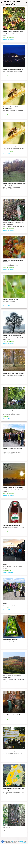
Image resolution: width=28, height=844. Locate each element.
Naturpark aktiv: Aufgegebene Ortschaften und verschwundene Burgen (13, 223)
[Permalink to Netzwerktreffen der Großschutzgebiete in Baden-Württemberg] (14, 775)
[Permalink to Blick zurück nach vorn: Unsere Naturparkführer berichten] (14, 550)
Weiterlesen (5, 39)
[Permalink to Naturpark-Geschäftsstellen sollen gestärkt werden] (14, 435)
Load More (14, 839)
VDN (13, 841)
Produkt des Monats (6, 416)
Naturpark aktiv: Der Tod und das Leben (12, 335)
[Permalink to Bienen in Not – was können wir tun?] (14, 286)
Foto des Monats (6, 832)
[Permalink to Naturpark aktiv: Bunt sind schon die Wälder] (14, 18)
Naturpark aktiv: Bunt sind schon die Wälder (13, 31)
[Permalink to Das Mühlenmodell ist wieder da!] (14, 626)
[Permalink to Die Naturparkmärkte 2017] (14, 398)
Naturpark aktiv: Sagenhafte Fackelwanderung (13, 69)
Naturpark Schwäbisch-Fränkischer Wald (10, 2)
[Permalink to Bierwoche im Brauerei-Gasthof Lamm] (14, 512)
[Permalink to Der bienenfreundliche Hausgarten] (14, 133)
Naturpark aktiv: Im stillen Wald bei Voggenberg (13, 373)
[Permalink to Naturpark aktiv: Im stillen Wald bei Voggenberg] (14, 360)
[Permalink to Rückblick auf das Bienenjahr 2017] (14, 738)
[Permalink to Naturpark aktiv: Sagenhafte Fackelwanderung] (14, 56)
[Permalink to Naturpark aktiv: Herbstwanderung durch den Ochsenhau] (14, 247)
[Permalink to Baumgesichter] (14, 815)
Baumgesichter (6, 827)
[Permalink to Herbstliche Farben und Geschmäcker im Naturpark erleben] (14, 663)
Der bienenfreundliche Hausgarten (10, 146)
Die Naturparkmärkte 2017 (8, 410)
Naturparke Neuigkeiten (7, 570)
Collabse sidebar (1, 2)
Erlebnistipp (5, 303)
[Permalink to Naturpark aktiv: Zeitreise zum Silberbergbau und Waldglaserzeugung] (14, 170)
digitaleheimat (21, 841)
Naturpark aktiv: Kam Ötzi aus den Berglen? (13, 487)
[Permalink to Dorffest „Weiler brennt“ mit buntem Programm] (14, 702)
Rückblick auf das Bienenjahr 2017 (10, 751)
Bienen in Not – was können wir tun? (11, 299)
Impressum (24, 842)
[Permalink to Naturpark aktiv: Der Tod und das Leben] (14, 322)
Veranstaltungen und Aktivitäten (8, 37)
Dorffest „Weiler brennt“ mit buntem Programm (13, 714)
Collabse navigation (26, 2)
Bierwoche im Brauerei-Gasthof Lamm (11, 525)
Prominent (4, 455)
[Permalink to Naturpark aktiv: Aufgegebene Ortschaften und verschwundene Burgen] (14, 210)
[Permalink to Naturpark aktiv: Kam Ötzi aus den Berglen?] (14, 474)
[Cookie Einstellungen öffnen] (2, 842)
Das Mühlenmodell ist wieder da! (10, 639)
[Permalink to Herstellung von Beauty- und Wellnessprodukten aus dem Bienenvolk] (14, 94)
